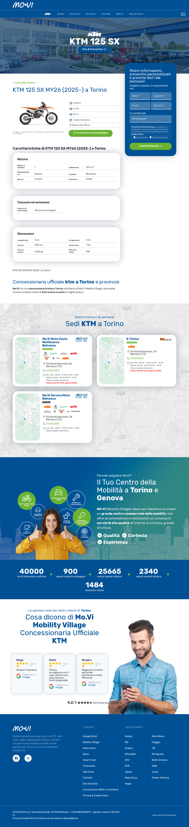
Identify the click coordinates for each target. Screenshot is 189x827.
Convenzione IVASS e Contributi (100, 789)
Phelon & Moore (160, 777)
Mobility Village (91, 742)
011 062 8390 (52, 370)
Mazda (128, 736)
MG (126, 742)
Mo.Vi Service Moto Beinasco (56, 397)
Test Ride (106, 14)
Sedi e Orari (89, 748)
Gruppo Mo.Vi (90, 736)
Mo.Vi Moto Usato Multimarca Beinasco (54, 342)
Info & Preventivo (93, 49)
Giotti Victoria (159, 760)
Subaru (129, 748)
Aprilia (128, 771)
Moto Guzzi (131, 777)
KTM (127, 766)
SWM (154, 766)
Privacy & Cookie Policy (96, 795)
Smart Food (89, 760)
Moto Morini (158, 736)
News (86, 754)
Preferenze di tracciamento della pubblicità (57, 818)
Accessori (91, 14)
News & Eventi (136, 14)
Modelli (60, 14)
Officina (119, 14)
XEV (127, 760)
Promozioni (75, 14)
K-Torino (133, 339)
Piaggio (156, 742)
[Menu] (183, 15)
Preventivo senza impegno (92, 132)
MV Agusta (158, 754)
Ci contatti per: (138, 113)
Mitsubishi (130, 754)
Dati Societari (90, 783)
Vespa (128, 783)
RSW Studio (171, 815)
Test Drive (88, 771)
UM (153, 748)
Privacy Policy (137, 134)
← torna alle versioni (24, 82)
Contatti (87, 777)
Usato (155, 771)
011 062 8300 (137, 358)
